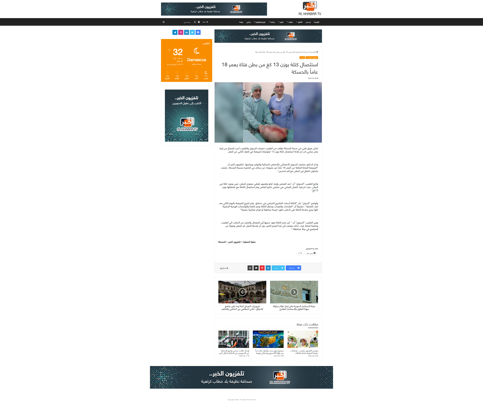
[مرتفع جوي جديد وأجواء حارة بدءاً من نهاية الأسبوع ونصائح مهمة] (268, 339)
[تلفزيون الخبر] (309, 8)
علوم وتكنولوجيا (261, 21)
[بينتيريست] (262, 267)
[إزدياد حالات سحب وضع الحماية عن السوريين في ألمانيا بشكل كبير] (233, 339)
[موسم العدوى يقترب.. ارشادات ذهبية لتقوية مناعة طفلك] (302, 339)
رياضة (241, 21)
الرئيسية (317, 21)
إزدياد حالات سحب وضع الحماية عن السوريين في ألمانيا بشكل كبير (234, 351)
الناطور (300, 21)
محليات (290, 21)
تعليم (281, 21)
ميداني (249, 21)
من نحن (308, 21)
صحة (306, 52)
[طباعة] (250, 267)
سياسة (273, 21)
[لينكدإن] (268, 267)
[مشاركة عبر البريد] (256, 267)
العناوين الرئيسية (312, 57)
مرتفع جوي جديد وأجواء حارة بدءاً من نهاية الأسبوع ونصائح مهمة (269, 351)
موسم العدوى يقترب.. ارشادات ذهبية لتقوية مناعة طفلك (304, 351)
